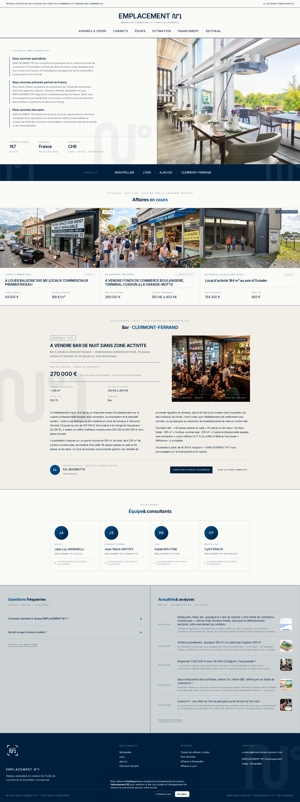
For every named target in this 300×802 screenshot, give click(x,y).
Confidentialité (264, 795)
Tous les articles (170, 720)
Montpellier (125, 752)
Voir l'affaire (50, 256)
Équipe (140, 31)
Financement (188, 31)
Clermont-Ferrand (128, 765)
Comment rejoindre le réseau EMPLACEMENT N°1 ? (38, 618)
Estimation (161, 31)
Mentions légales (239, 795)
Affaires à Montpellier (192, 761)
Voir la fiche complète (232, 470)
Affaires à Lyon (189, 765)
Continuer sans (163, 794)
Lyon (122, 756)
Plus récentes (188, 756)
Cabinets (120, 31)
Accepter (182, 794)
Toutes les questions (23, 645)
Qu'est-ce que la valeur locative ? (27, 632)
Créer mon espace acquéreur (191, 470)
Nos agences (285, 795)
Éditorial (213, 31)
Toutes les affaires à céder (195, 752)
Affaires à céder (92, 31)
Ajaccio (123, 761)
